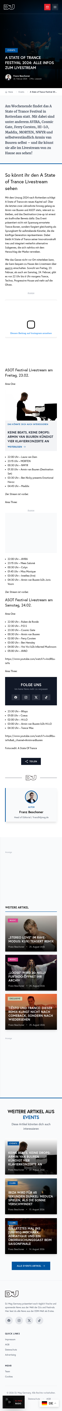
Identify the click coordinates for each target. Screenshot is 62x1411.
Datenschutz (11, 1349)
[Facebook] (16, 697)
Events (11, 50)
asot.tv (9, 268)
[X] (36, 697)
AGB (7, 1344)
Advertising (10, 1354)
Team (7, 1371)
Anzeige (31, 293)
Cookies (9, 1376)
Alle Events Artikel (29, 1265)
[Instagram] (26, 697)
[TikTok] (46, 697)
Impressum (10, 1339)
